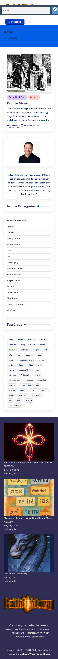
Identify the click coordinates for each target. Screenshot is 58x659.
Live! (9, 250)
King (31, 365)
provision (42, 380)
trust (10, 400)
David (32, 345)
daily (23, 345)
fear (19, 355)
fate (10, 355)
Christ (42, 340)
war (18, 400)
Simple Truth (13, 280)
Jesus (41, 360)
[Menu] (29, 22)
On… (9, 256)
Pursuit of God (17, 97)
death (42, 345)
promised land (14, 380)
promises (29, 380)
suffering (22, 395)
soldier (23, 390)
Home (6, 38)
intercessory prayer (26, 360)
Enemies (11, 232)
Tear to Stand (17, 103)
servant (12, 390)
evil (45, 350)
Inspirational (13, 244)
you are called (15, 405)
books (20, 340)
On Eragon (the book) (15, 573)
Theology (12, 298)
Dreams (11, 226)
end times (24, 350)
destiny (12, 350)
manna (11, 370)
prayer (38, 375)
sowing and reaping (39, 390)
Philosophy (12, 262)
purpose (12, 385)
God (39, 355)
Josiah (11, 365)
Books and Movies (16, 220)
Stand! (34, 97)
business (31, 340)
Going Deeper (14, 238)
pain (37, 370)
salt (37, 385)
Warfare (11, 310)
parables (12, 375)
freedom (29, 355)
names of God (25, 370)
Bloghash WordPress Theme (34, 653)
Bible (11, 340)
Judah (21, 365)
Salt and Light (14, 274)
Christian (12, 345)
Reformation (25, 385)
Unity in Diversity (15, 304)
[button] (14, 22)
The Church (13, 292)
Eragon (36, 350)
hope (11, 360)
